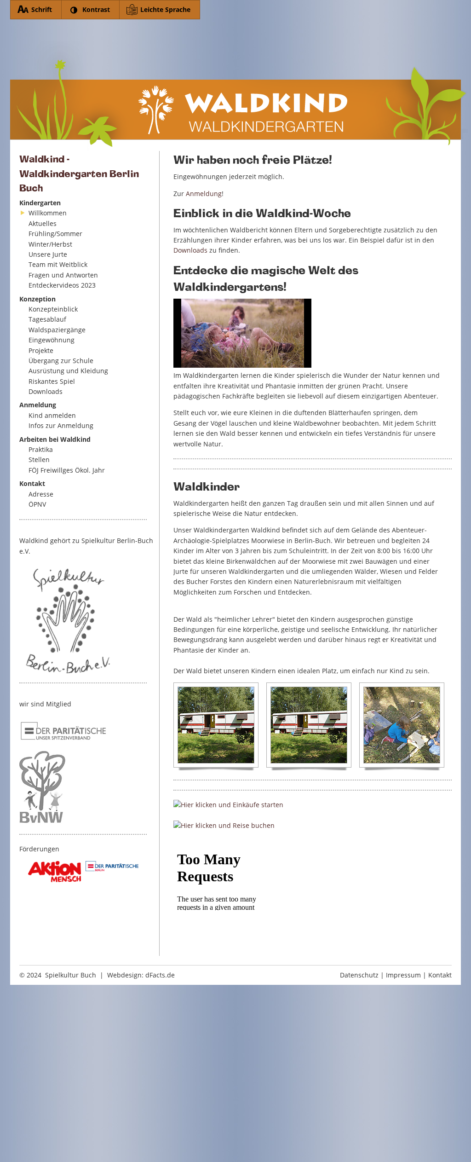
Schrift (41, 9)
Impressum (403, 975)
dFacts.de (160, 975)
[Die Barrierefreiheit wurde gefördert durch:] (54, 871)
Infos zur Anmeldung (61, 425)
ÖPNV (37, 504)
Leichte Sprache (165, 9)
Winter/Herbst (50, 244)
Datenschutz (359, 975)
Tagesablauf (47, 319)
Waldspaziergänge (57, 329)
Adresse (41, 494)
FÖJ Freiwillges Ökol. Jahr (67, 470)
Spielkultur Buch (70, 975)
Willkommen (48, 212)
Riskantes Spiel (52, 381)
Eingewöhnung (52, 339)
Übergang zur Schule (61, 360)
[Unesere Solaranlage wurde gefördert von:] (112, 866)
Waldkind (239, 84)
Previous (168, 726)
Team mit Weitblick (58, 264)
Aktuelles (43, 223)
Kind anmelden (52, 415)
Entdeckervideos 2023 (62, 285)
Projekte (41, 350)
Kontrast (96, 9)
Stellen (39, 459)
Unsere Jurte (48, 254)
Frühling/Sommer (55, 233)
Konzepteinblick (53, 309)
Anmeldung (204, 193)
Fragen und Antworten (63, 275)
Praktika (41, 449)
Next (449, 726)
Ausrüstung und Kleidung (68, 370)
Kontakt (440, 975)
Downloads (46, 391)
